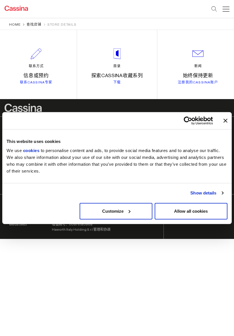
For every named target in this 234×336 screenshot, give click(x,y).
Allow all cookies (191, 210)
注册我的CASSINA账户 (198, 82)
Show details (203, 192)
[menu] (226, 9)
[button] (225, 9)
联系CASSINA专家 (36, 82)
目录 (117, 66)
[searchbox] (214, 9)
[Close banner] (225, 121)
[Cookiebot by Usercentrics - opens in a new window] (188, 120)
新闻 (198, 66)
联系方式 (36, 66)
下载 (117, 82)
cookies (31, 150)
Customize (113, 210)
